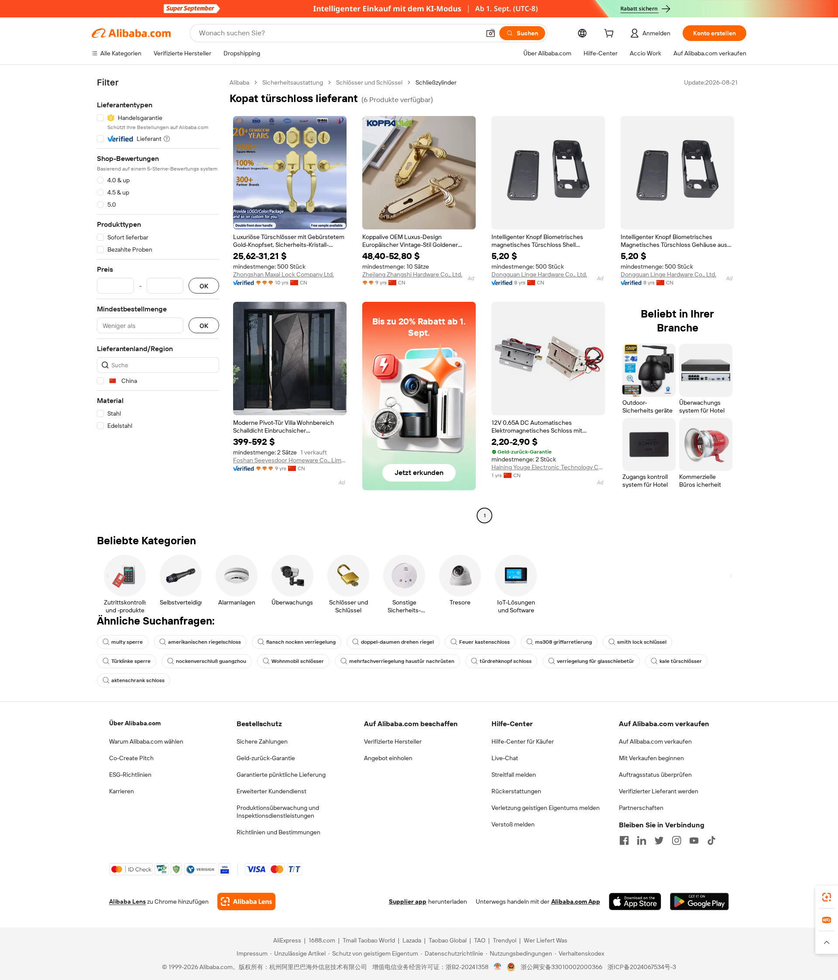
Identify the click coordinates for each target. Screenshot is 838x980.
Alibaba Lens (127, 901)
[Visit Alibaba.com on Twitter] (659, 840)
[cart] (610, 34)
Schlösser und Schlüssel (369, 82)
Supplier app (407, 901)
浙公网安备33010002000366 (561, 966)
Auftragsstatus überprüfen (655, 774)
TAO (479, 940)
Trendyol (504, 940)
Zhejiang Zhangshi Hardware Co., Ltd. (412, 274)
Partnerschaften (641, 807)
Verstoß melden (513, 824)
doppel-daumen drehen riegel (397, 642)
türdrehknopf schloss (506, 661)
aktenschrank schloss (138, 680)
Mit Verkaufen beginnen (651, 758)
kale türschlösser (680, 661)
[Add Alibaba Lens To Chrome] (246, 901)
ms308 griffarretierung (563, 642)
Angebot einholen (388, 758)
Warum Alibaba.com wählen (146, 741)
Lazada (411, 940)
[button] (490, 33)
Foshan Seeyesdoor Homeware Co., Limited (290, 460)
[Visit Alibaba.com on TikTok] (711, 840)
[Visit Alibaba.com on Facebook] (624, 840)
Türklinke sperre (131, 661)
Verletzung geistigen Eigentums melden (545, 807)
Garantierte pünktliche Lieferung (281, 774)
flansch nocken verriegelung (301, 642)
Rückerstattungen (516, 791)
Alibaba (239, 82)
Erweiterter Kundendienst (271, 791)
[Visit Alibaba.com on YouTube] (694, 840)
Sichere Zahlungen (262, 741)
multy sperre (127, 642)
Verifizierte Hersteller (393, 741)
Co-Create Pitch (131, 758)
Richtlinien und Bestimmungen (278, 832)
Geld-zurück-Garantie (266, 758)
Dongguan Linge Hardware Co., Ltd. (539, 274)
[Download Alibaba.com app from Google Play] (699, 901)
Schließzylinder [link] (436, 82)
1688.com (322, 940)
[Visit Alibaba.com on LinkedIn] (641, 840)
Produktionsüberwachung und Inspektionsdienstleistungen (278, 811)
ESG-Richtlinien (130, 774)
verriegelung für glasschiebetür (595, 661)
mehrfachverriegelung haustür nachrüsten (401, 661)
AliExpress (287, 940)
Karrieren (121, 791)
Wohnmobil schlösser (297, 661)
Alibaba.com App (575, 901)
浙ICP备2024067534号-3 (642, 966)
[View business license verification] (498, 967)
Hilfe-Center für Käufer (522, 741)
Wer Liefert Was (545, 940)
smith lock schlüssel (641, 642)
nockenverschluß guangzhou (211, 661)
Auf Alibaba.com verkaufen (655, 741)
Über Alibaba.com (135, 723)
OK (203, 286)
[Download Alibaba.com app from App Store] (635, 901)
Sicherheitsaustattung (292, 82)
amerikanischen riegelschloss (204, 642)
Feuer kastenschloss (484, 642)
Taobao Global (448, 940)
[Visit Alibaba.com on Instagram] (676, 840)
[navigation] (158, 300)
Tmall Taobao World (369, 940)
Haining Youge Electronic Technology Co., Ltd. (548, 467)
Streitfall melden (513, 774)
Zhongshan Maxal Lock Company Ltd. (283, 274)
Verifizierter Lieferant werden (658, 791)
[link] (826, 897)
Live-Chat (504, 758)
